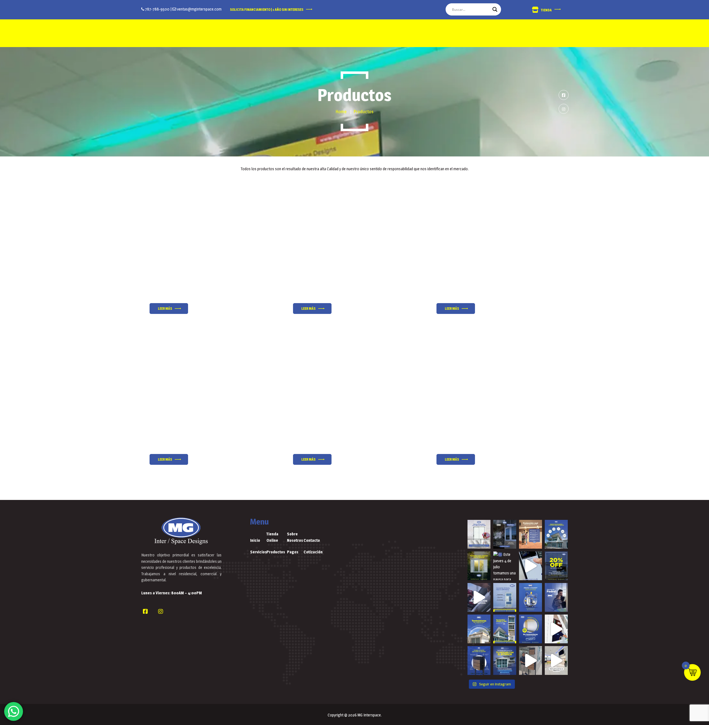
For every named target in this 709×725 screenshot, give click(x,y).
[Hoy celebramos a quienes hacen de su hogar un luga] (556, 597)
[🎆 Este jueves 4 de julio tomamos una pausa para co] (504, 565)
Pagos (292, 551)
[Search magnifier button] (495, 9)
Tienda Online (272, 537)
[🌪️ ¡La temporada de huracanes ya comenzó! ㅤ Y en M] (556, 565)
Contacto (312, 540)
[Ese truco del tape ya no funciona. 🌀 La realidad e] (504, 534)
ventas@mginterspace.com (199, 9)
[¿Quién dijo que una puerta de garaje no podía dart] (530, 565)
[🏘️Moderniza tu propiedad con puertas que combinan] (504, 597)
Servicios (258, 551)
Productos (274, 551)
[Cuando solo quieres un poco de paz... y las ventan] (556, 629)
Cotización (312, 551)
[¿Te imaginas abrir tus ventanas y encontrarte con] (478, 565)
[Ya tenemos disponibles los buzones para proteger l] (530, 660)
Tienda (546, 10)
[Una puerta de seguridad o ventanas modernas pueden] (530, 597)
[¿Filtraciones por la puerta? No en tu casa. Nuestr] (478, 534)
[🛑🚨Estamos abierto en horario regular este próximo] (556, 660)
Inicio (255, 540)
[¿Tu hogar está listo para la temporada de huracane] (504, 629)
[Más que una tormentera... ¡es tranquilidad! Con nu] (530, 534)
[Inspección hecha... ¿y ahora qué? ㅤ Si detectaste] (556, 534)
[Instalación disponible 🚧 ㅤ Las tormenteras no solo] (478, 597)
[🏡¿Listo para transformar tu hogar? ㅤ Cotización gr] (504, 660)
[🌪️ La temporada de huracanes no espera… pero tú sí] (478, 629)
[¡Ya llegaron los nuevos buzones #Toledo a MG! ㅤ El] (478, 660)
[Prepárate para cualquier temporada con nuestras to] (530, 629)
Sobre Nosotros (295, 537)
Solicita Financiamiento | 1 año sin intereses (266, 9)
